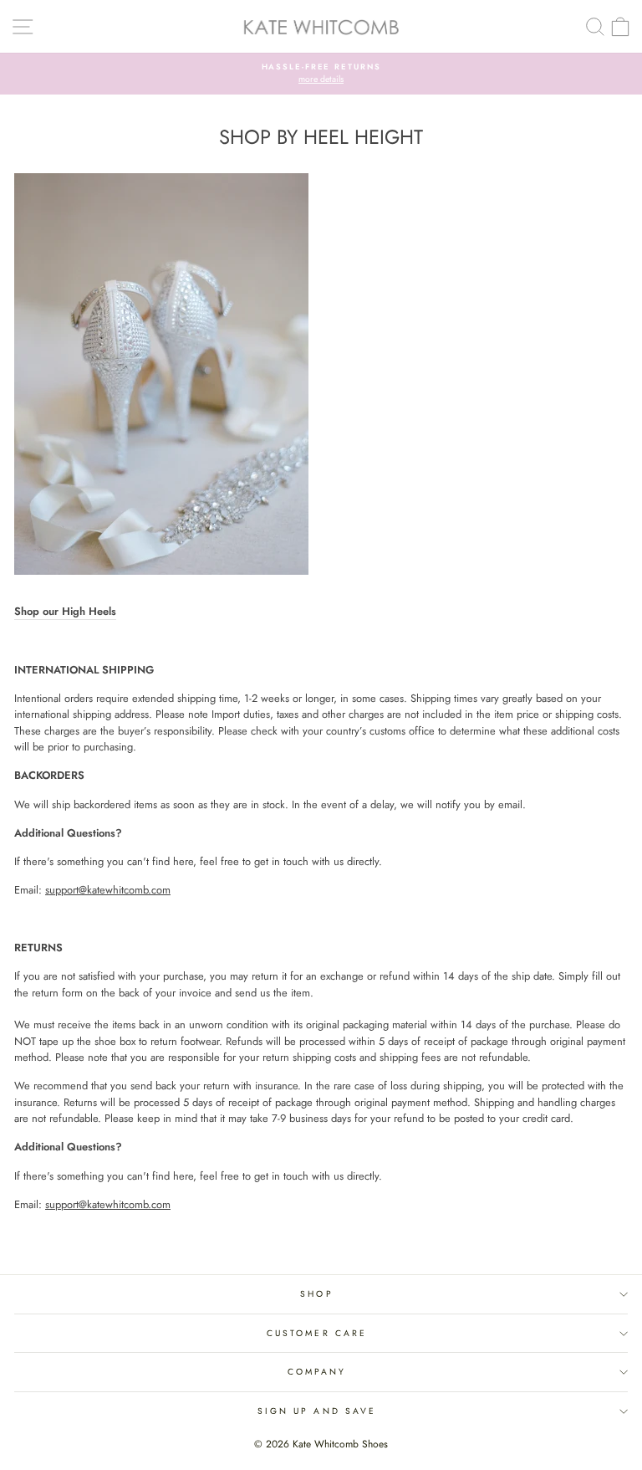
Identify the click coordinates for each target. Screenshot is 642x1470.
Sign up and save (316, 1411)
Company (317, 1371)
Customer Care (317, 1333)
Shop (316, 1294)
